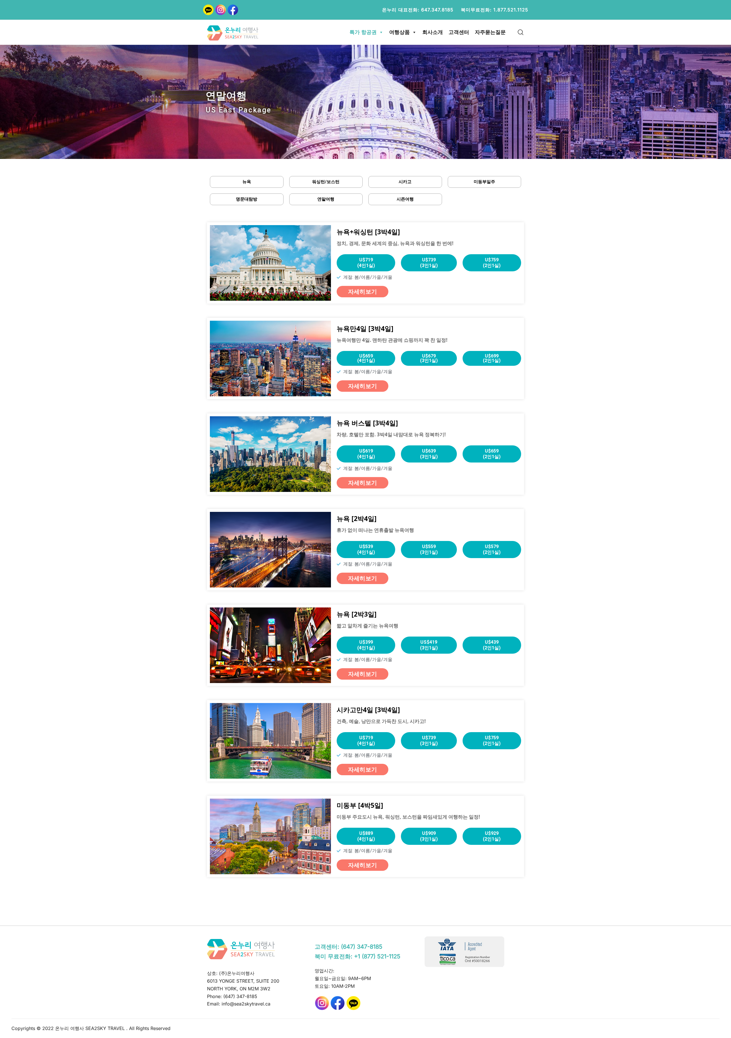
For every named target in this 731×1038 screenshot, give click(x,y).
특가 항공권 (363, 32)
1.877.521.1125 (510, 10)
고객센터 (459, 32)
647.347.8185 (437, 10)
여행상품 (399, 32)
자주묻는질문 (490, 32)
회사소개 (432, 32)
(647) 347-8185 (240, 996)
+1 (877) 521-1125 (377, 956)
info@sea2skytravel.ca (246, 1004)
